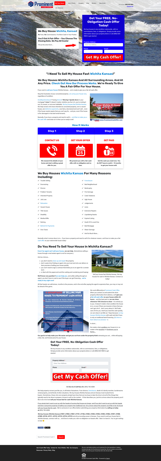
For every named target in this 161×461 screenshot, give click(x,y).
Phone (86, 49)
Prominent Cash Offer (112, 290)
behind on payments (52, 109)
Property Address (90, 42)
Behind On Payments (47, 226)
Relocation (43, 203)
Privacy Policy (47, 450)
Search (61, 437)
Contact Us (130, 6)
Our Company (59, 8)
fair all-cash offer (97, 297)
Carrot (108, 458)
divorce (59, 100)
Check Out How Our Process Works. (74, 83)
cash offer (41, 240)
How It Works (71, 3)
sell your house (52, 90)
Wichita (61, 31)
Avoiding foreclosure (44, 100)
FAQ (68, 448)
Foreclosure (88, 180)
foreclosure (92, 390)
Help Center (102, 3)
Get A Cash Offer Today (43, 448)
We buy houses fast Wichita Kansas (74, 104)
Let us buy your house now (77, 94)
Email (106, 49)
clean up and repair (59, 261)
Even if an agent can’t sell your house (51, 251)
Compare (80, 3)
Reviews (94, 3)
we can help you (61, 276)
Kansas (71, 31)
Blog (87, 3)
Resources (39, 450)
